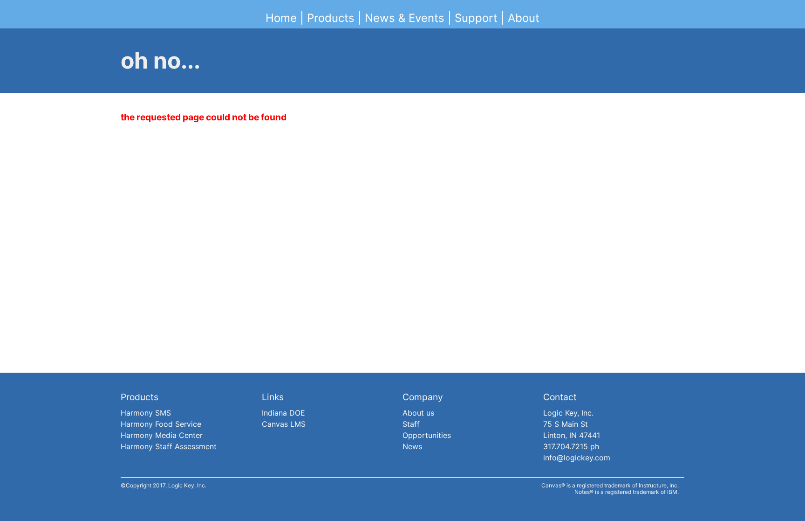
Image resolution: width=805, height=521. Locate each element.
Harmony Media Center (162, 435)
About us (418, 412)
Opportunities (426, 435)
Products (331, 18)
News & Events (404, 18)
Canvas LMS (284, 424)
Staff (411, 424)
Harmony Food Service (161, 424)
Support (476, 18)
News (412, 446)
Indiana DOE (283, 412)
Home (281, 18)
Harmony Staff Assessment (169, 446)
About (523, 18)
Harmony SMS (146, 412)
